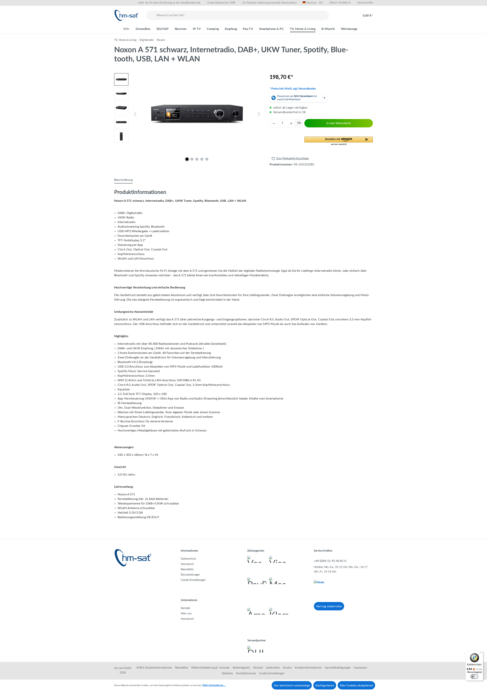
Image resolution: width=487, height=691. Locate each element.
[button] (338, 141)
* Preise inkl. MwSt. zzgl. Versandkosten (293, 88)
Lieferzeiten (273, 667)
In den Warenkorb (338, 123)
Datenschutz (188, 559)
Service (287, 667)
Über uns (186, 613)
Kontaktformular (246, 673)
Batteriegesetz (241, 667)
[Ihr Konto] (351, 14)
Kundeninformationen (308, 667)
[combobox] (242, 15)
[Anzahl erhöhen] (291, 123)
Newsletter (187, 569)
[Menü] (481, 653)
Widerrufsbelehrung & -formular (210, 667)
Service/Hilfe (365, 3)
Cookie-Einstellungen (193, 580)
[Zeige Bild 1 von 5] (187, 159)
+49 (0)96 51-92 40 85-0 (330, 560)
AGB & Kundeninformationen (154, 667)
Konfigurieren (324, 685)
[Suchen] (150, 15)
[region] (188, 114)
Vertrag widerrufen (329, 606)
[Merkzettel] (339, 14)
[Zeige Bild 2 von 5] (191, 159)
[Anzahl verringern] (274, 123)
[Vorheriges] (135, 114)
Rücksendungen (190, 574)
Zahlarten (227, 673)
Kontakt (185, 608)
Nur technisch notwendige (292, 685)
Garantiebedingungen (338, 667)
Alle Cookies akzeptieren (356, 685)
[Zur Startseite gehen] (126, 15)
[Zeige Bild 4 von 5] (201, 159)
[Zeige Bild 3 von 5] (196, 159)
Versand (258, 667)
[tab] (123, 180)
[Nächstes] (259, 114)
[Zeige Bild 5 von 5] (206, 159)
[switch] (474, 676)
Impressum (187, 564)
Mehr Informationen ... (214, 685)
